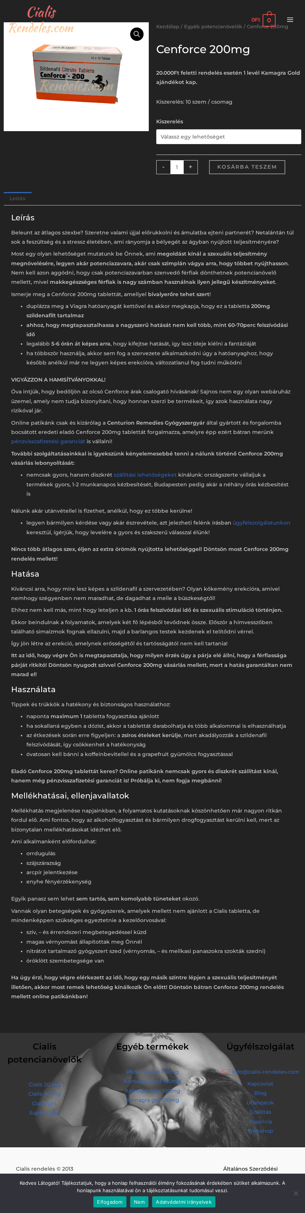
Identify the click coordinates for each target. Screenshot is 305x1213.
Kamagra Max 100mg (152, 1091)
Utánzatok (260, 1103)
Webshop (260, 1131)
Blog (260, 1093)
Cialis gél (44, 1103)
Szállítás (260, 1112)
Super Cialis (44, 1113)
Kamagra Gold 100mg (152, 1081)
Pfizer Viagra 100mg (152, 1072)
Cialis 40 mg (44, 1094)
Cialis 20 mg (45, 1084)
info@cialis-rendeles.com (265, 1072)
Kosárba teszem (247, 167)
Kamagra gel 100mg (152, 1100)
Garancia (260, 1122)
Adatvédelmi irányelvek (184, 1202)
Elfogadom (109, 1202)
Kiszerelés (169, 121)
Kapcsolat (260, 1084)
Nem (139, 1202)
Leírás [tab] (17, 198)
